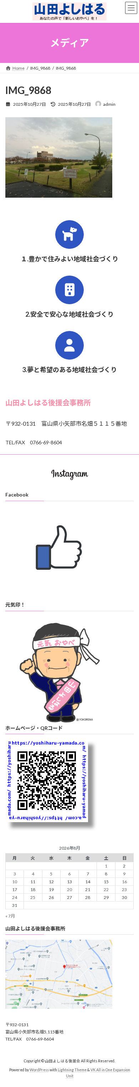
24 (14, 897)
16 (124, 881)
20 (69, 889)
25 (32, 897)
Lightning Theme (72, 1070)
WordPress (39, 1070)
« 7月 (10, 916)
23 (124, 889)
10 (14, 881)
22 (106, 889)
